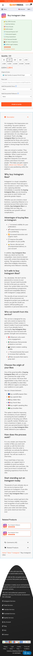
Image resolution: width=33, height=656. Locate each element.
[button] (4, 9)
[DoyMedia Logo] (16, 5)
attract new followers (16, 165)
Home (4, 553)
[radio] (4, 59)
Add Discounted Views (8, 86)
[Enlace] (16, 526)
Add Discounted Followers (9, 93)
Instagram (15, 553)
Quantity (4, 56)
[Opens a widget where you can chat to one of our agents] (27, 653)
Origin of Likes (5, 72)
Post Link (4, 79)
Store (9, 553)
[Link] (3, 5)
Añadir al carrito (16, 104)
